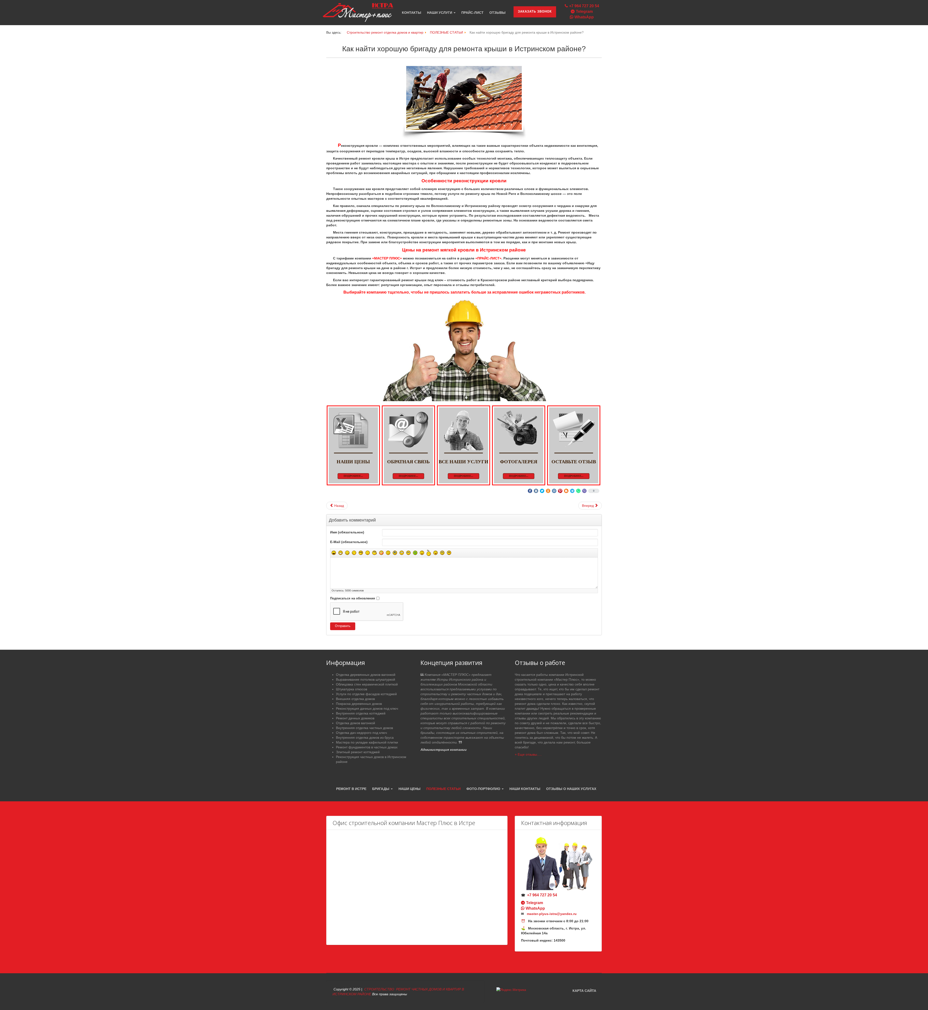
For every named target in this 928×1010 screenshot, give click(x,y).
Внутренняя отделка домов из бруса (365, 737)
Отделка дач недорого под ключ (361, 733)
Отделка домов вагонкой (355, 723)
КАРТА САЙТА (584, 991)
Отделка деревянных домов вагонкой (365, 675)
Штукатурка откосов (351, 689)
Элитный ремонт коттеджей (358, 752)
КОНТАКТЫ (411, 13)
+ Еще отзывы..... (528, 754)
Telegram (584, 11)
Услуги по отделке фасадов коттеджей (366, 694)
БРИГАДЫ (381, 789)
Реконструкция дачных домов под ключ (367, 708)
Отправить (342, 626)
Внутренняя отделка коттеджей (360, 713)
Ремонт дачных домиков (355, 718)
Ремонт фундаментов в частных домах (367, 747)
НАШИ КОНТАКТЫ (524, 789)
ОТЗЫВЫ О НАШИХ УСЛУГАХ (571, 789)
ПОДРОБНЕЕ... (353, 475)
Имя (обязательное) (347, 532)
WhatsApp (584, 17)
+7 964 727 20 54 (584, 6)
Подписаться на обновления (352, 598)
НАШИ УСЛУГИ (440, 13)
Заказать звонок (535, 11)
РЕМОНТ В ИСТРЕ (351, 789)
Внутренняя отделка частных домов (364, 728)
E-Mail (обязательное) (349, 542)
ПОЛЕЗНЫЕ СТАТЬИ (443, 789)
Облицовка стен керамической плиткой (367, 684)
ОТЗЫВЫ (497, 13)
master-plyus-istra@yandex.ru (552, 914)
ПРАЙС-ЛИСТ (472, 13)
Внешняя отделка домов (355, 699)
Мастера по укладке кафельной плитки (367, 742)
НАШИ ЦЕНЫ (409, 789)
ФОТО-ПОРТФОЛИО (483, 789)
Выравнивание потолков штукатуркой (365, 679)
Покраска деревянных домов (359, 704)
